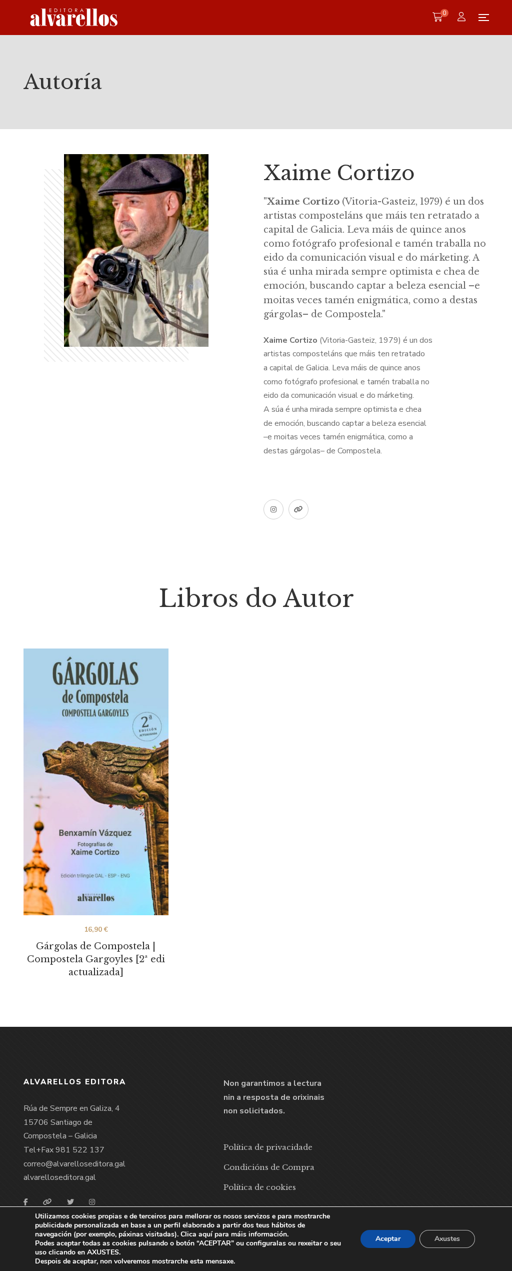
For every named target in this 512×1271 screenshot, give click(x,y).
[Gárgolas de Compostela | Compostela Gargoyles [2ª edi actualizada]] (96, 782)
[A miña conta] (463, 18)
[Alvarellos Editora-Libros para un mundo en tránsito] (74, 17)
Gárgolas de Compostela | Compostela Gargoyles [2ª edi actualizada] (96, 959)
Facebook (26, 1201)
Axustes (447, 1238)
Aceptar (388, 1238)
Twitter (70, 1201)
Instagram (274, 509)
